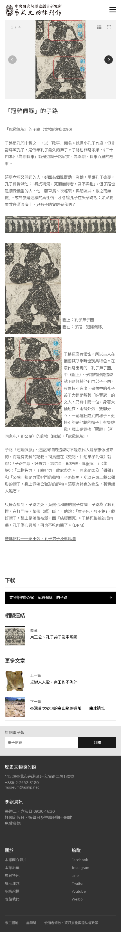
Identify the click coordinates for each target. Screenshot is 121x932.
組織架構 (12, 891)
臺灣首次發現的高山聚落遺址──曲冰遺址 (67, 708)
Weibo (77, 899)
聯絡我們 (12, 899)
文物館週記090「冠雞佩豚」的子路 (38, 597)
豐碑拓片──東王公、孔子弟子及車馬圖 (40, 538)
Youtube (79, 891)
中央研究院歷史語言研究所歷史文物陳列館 (33, 10)
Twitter (78, 883)
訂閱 (97, 742)
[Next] (108, 59)
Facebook (80, 859)
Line (75, 875)
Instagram (80, 867)
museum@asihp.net (22, 787)
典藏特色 (12, 875)
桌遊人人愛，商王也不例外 (53, 682)
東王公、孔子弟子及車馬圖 (53, 637)
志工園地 (11, 922)
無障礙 (31, 922)
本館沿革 (12, 867)
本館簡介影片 (16, 859)
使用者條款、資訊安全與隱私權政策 (71, 922)
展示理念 (12, 883)
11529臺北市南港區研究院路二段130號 (39, 776)
